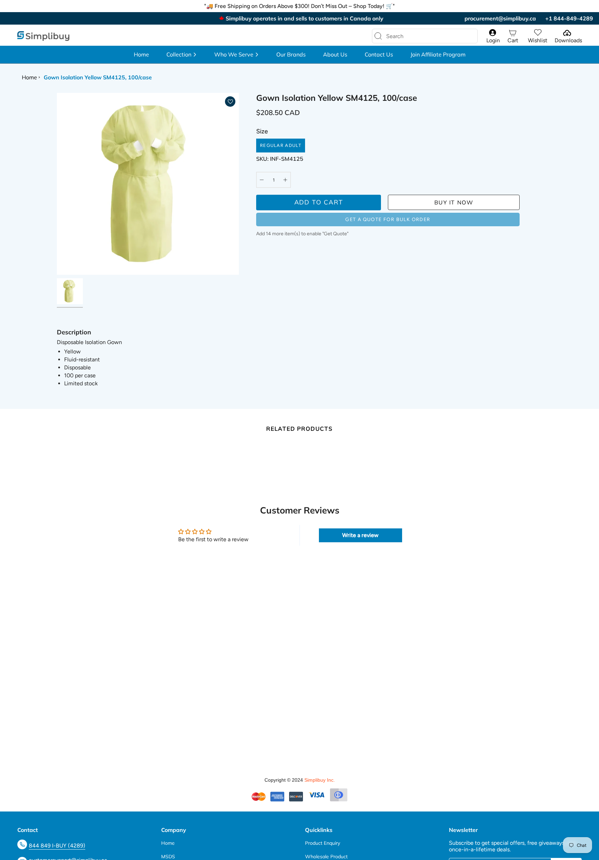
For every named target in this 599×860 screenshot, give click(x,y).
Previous (57, 184)
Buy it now (454, 202)
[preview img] (70, 291)
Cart (512, 40)
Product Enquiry (322, 843)
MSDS (168, 856)
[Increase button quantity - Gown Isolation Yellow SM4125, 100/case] (283, 179)
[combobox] (419, 36)
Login (493, 40)
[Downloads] (566, 32)
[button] (181, 54)
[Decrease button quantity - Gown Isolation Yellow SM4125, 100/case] (263, 179)
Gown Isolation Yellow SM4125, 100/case (98, 77)
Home (29, 77)
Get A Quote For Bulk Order (387, 219)
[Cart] (513, 32)
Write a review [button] (360, 535)
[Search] (378, 36)
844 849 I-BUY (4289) (57, 845)
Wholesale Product (326, 856)
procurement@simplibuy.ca (500, 18)
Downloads (568, 40)
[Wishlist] (537, 32)
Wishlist (537, 40)
